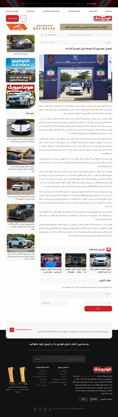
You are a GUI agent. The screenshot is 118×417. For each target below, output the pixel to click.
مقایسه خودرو (93, 11)
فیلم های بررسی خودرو (12, 11)
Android (94, 399)
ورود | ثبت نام (12, 18)
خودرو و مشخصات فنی (74, 11)
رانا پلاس (56, 4)
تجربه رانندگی (30, 11)
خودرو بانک (107, 35)
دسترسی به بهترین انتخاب (88, 376)
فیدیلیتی (43, 4)
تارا (64, 106)
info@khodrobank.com (23, 330)
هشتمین (17, 390)
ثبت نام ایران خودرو (79, 4)
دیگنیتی (49, 4)
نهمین (12, 390)
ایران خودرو (92, 106)
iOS (83, 399)
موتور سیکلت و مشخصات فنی (51, 11)
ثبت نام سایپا (68, 4)
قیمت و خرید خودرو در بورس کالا (30, 4)
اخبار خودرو (109, 11)
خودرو (54, 109)
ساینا (61, 4)
